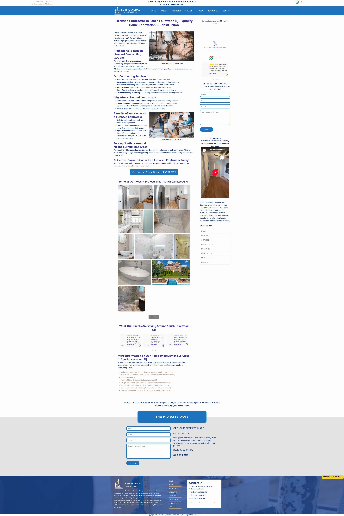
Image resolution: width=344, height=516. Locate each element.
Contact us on (43, 4)
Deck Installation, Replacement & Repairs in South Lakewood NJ (145, 385)
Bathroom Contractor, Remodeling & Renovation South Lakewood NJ (147, 372)
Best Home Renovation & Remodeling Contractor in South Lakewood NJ (148, 375)
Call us (43, 1)
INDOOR (204, 235)
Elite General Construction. (164, 515)
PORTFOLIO (206, 249)
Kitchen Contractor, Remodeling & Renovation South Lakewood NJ (146, 388)
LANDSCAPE (206, 244)
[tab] (172, 3)
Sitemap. (176, 515)
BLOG (203, 262)
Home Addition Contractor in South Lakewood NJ (139, 380)
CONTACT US (206, 258)
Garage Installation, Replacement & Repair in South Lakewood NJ (145, 383)
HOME (203, 231)
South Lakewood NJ (128, 377)
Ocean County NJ (150, 505)
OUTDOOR (205, 240)
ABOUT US (205, 253)
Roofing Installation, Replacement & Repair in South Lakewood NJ (146, 390)
